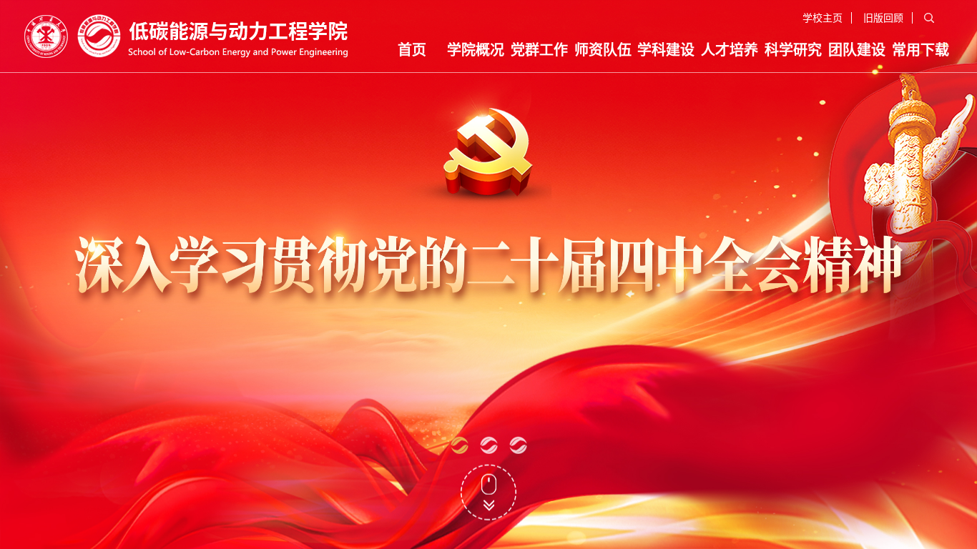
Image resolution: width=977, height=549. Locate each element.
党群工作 (539, 50)
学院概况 (475, 50)
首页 (412, 50)
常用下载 (920, 50)
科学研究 (793, 50)
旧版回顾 (883, 18)
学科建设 (665, 50)
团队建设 (856, 50)
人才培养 (729, 50)
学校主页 (822, 18)
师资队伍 (603, 50)
